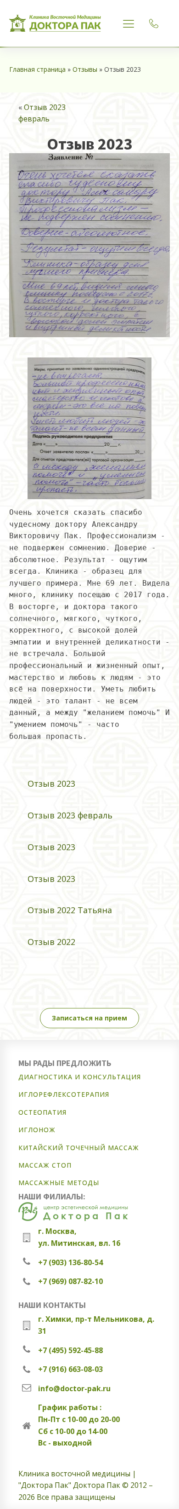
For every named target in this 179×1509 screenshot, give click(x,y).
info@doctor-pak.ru (74, 1388)
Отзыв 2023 (51, 783)
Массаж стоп (45, 1165)
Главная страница (37, 69)
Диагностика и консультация (79, 1076)
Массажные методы (58, 1182)
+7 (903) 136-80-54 (70, 1262)
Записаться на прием (89, 1018)
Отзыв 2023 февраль (70, 815)
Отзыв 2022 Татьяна (70, 910)
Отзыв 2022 (51, 941)
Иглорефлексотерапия (63, 1094)
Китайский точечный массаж (78, 1147)
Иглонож (37, 1129)
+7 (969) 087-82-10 (70, 1281)
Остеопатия (42, 1112)
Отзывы (85, 69)
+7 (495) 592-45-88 (70, 1350)
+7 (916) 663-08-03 (70, 1369)
